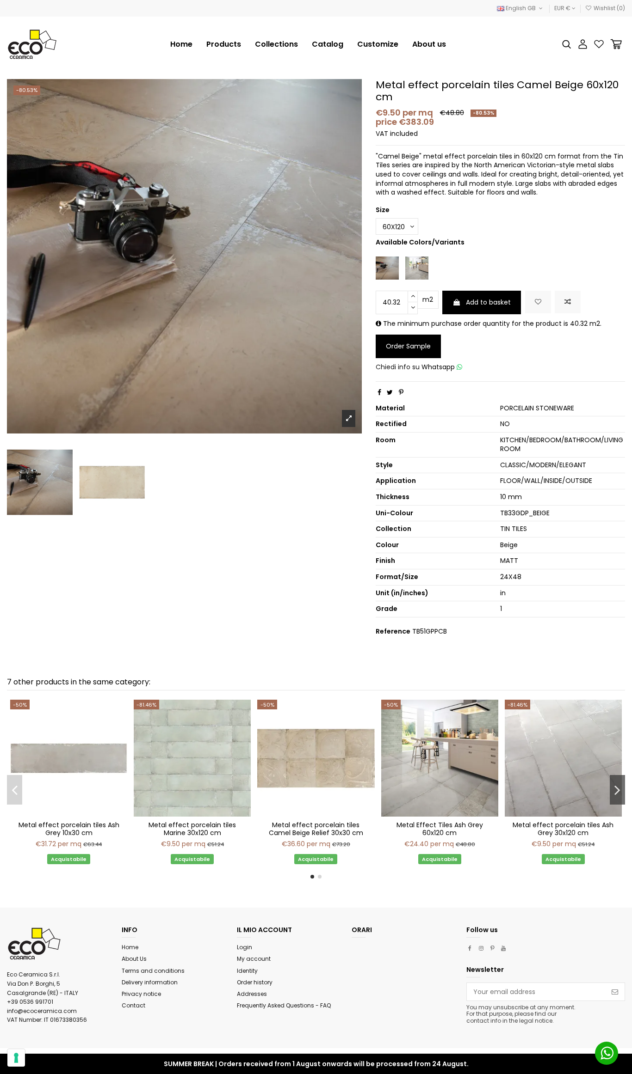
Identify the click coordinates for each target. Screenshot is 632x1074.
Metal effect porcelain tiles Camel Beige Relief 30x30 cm (316, 828)
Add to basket (488, 302)
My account (254, 959)
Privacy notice (141, 994)
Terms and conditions (153, 971)
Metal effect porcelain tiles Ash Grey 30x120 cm (563, 828)
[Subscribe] (615, 992)
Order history (255, 982)
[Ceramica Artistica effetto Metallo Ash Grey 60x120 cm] (416, 267)
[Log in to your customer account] (583, 44)
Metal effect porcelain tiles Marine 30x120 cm (192, 828)
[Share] (379, 392)
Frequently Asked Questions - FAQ (284, 1005)
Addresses (252, 994)
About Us (134, 959)
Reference (393, 631)
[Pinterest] (401, 392)
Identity (247, 971)
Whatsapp (439, 367)
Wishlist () (608, 8)
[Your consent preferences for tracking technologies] (16, 1058)
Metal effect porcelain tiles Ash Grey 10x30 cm (69, 828)
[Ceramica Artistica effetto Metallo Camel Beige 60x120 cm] (387, 267)
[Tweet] (390, 392)
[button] (276, 44)
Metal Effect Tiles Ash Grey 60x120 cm (440, 828)
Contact (133, 1005)
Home (130, 947)
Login (244, 947)
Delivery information (150, 982)
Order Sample (408, 346)
